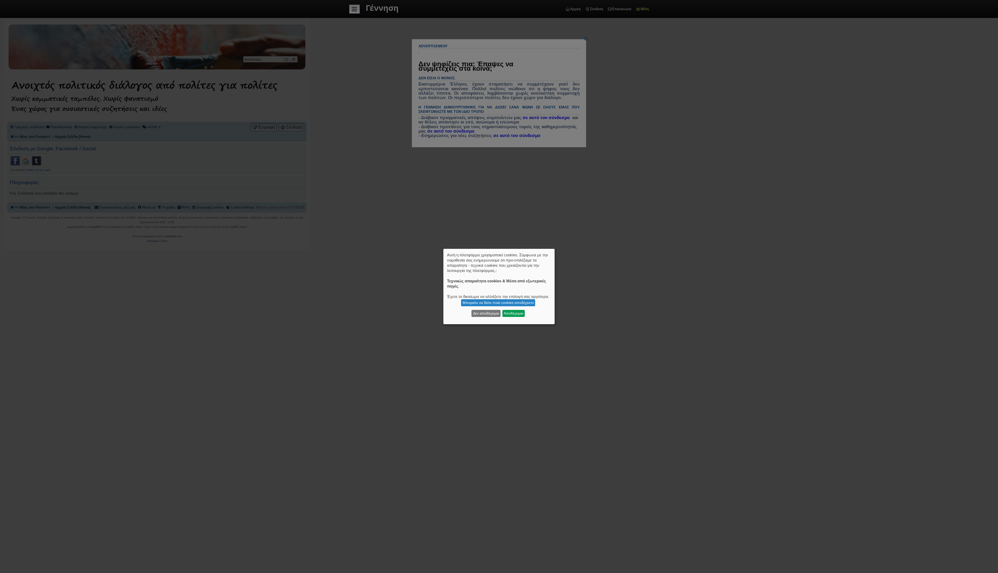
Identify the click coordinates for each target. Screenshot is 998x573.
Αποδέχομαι (513, 313)
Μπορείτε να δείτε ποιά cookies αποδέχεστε (498, 303)
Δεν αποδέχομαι (486, 313)
